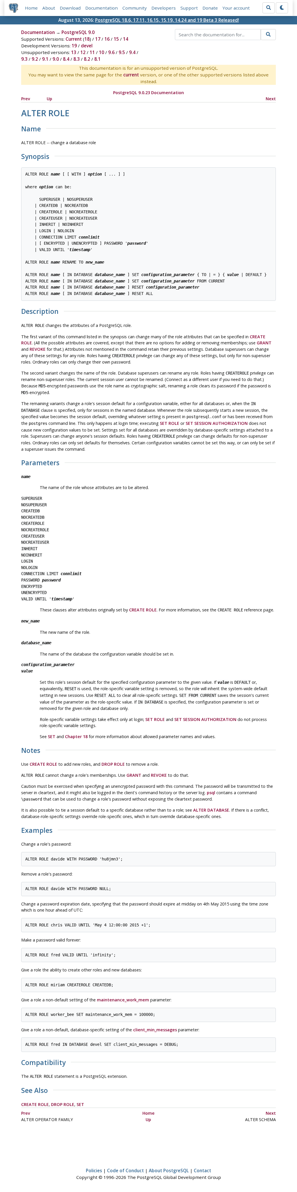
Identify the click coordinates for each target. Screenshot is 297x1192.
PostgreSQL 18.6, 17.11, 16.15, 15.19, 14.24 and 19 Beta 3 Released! (167, 20)
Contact (202, 1170)
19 (74, 46)
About (48, 8)
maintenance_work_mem (123, 1000)
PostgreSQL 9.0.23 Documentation (148, 92)
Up (49, 98)
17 (97, 39)
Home (31, 8)
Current (74, 39)
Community (134, 8)
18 (87, 39)
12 (83, 52)
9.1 (45, 59)
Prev (25, 98)
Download (70, 8)
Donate (210, 8)
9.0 (55, 59)
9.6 (111, 52)
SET (51, 736)
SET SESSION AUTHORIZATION (217, 423)
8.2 (87, 59)
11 (92, 52)
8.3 (76, 59)
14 (125, 39)
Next (271, 98)
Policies (94, 1170)
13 (73, 52)
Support (189, 8)
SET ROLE (169, 423)
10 (101, 52)
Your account (236, 8)
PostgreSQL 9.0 (78, 32)
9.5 (122, 52)
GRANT (264, 343)
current (131, 75)
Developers (163, 8)
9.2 (35, 59)
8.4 (66, 59)
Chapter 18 (76, 736)
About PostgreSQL (169, 1170)
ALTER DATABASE (211, 810)
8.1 (97, 59)
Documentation (101, 8)
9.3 (24, 59)
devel (87, 46)
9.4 (132, 52)
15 (116, 39)
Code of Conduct (125, 1170)
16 (107, 39)
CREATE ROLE (143, 610)
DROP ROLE (113, 764)
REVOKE (38, 349)
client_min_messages (155, 1029)
